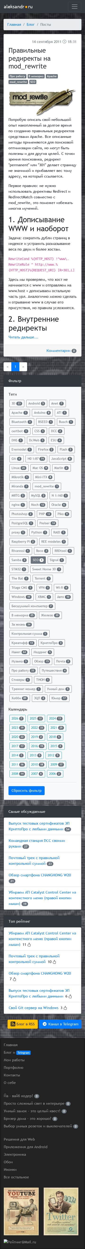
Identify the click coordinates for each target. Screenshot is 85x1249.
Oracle (58, 505)
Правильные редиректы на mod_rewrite (29, 58)
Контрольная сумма (29, 633)
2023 (17, 727)
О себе (10, 1082)
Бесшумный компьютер (31, 606)
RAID (58, 532)
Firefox (45, 449)
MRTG (17, 495)
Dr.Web (36, 440)
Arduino (41, 412)
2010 (37, 764)
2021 (56, 727)
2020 (17, 737)
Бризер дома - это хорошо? (30, 1118)
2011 (57, 41)
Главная (14, 24)
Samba (18, 560)
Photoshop (21, 514)
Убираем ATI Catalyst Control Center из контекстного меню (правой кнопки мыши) (42, 898)
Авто (63, 597)
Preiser (47, 523)
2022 (37, 727)
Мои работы (14, 1060)
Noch (37, 505)
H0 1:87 (36, 458)
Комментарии (61, 350)
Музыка (19, 661)
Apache (52, 76)
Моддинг (42, 652)
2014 (17, 755)
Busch (65, 422)
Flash (65, 449)
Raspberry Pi (23, 541)
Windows (21, 597)
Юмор (58, 698)
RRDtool (62, 551)
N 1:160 (59, 495)
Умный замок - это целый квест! (34, 1111)
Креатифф (22, 643)
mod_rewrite (18, 82)
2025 (36, 718)
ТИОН (42, 680)
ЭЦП (39, 698)
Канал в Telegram (62, 1024)
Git (16, 458)
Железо (49, 615)
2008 (17, 774)
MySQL (37, 495)
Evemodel (21, 449)
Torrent (42, 578)
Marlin (60, 468)
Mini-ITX (43, 477)
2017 (17, 746)
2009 (56, 764)
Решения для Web (19, 1139)
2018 (54, 737)
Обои (8, 1162)
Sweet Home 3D (46, 569)
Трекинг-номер (25, 689)
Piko (63, 514)
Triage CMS (21, 587)
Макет (19, 652)
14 (34, 41)
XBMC (44, 597)
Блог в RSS (25, 1024)
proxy (18, 532)
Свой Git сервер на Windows (33, 1008)
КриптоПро (51, 643)
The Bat (19, 578)
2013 (35, 755)
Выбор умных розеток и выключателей (40, 1126)
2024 (55, 718)
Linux (18, 468)
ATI (61, 412)
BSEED (44, 422)
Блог (31, 24)
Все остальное (16, 1177)
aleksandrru (18, 6)
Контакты (12, 1075)
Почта (62, 661)
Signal (56, 560)
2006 (54, 774)
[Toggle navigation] (74, 6)
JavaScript (60, 458)
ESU (55, 440)
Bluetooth (21, 422)
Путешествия (53, 670)
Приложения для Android (25, 1147)
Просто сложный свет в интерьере (36, 1103)
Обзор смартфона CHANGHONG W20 (40, 875)
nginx (17, 505)
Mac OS (40, 468)
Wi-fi (61, 587)
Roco (41, 551)
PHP (44, 514)
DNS (16, 440)
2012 (53, 755)
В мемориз (36, 76)
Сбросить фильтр (27, 790)
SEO (32, 82)
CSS (38, 431)
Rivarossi (20, 551)
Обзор (41, 661)
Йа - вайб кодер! (21, 1096)
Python (38, 532)
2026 (17, 718)
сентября (45, 41)
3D (16, 403)
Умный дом (57, 689)
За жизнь (21, 624)
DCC (56, 431)
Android (36, 403)
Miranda (19, 486)
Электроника (15, 1154)
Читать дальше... (23, 337)
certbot (19, 431)
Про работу (17, 76)
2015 (56, 746)
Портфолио (13, 1067)
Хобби (19, 698)
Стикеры (20, 680)
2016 (37, 746)
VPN (43, 587)
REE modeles (52, 541)
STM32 (18, 569)
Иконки (10, 1169)
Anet (56, 403)
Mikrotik (19, 477)
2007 (36, 774)
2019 (36, 737)
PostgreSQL (22, 523)
